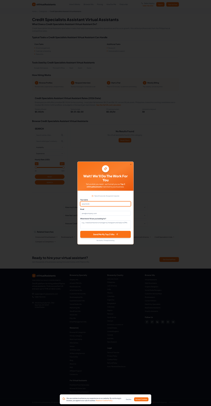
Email (82, 209)
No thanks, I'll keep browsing (105, 240)
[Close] (131, 164)
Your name (84, 200)
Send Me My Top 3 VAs (103, 234)
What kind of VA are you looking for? (93, 219)
